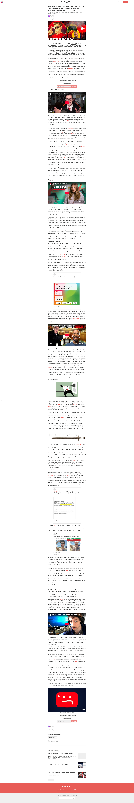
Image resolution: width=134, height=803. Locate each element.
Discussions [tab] (56, 750)
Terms (71, 795)
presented (58, 70)
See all (50, 779)
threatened (71, 68)
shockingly (64, 256)
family (58, 589)
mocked (68, 246)
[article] (67, 757)
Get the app (72, 798)
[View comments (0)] (53, 19)
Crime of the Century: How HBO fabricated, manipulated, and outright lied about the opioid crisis (62, 763)
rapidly (84, 414)
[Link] (46, 46)
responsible (70, 128)
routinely (67, 144)
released (50, 367)
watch (58, 404)
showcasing (76, 318)
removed (75, 404)
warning (61, 408)
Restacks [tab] (54, 737)
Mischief (65, 157)
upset (58, 115)
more (76, 661)
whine (67, 570)
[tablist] (52, 737)
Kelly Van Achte (71, 120)
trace (49, 406)
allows (64, 670)
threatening (75, 257)
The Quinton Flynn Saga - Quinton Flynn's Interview (61, 772)
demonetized (56, 61)
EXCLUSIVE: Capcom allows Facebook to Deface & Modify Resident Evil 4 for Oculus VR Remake (60, 754)
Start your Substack (64, 798)
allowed (73, 44)
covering (83, 419)
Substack (61, 800)
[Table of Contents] (1, 401)
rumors (61, 599)
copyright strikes (61, 254)
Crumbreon (54, 775)
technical (61, 127)
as (67, 404)
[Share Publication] (121, 2)
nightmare (78, 444)
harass (83, 146)
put (63, 132)
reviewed (52, 251)
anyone (69, 426)
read (72, 133)
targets (56, 173)
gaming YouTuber (66, 150)
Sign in (130, 1)
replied (74, 460)
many (54, 659)
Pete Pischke (52, 15)
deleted (68, 475)
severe (72, 206)
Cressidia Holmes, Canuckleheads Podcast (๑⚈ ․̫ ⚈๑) (57, 774)
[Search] (119, 2)
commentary (64, 417)
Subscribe (125, 1)
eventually (57, 474)
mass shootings (52, 137)
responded (50, 475)
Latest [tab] (52, 750)
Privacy (68, 795)
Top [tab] (49, 750)
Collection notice (75, 795)
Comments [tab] (50, 737)
